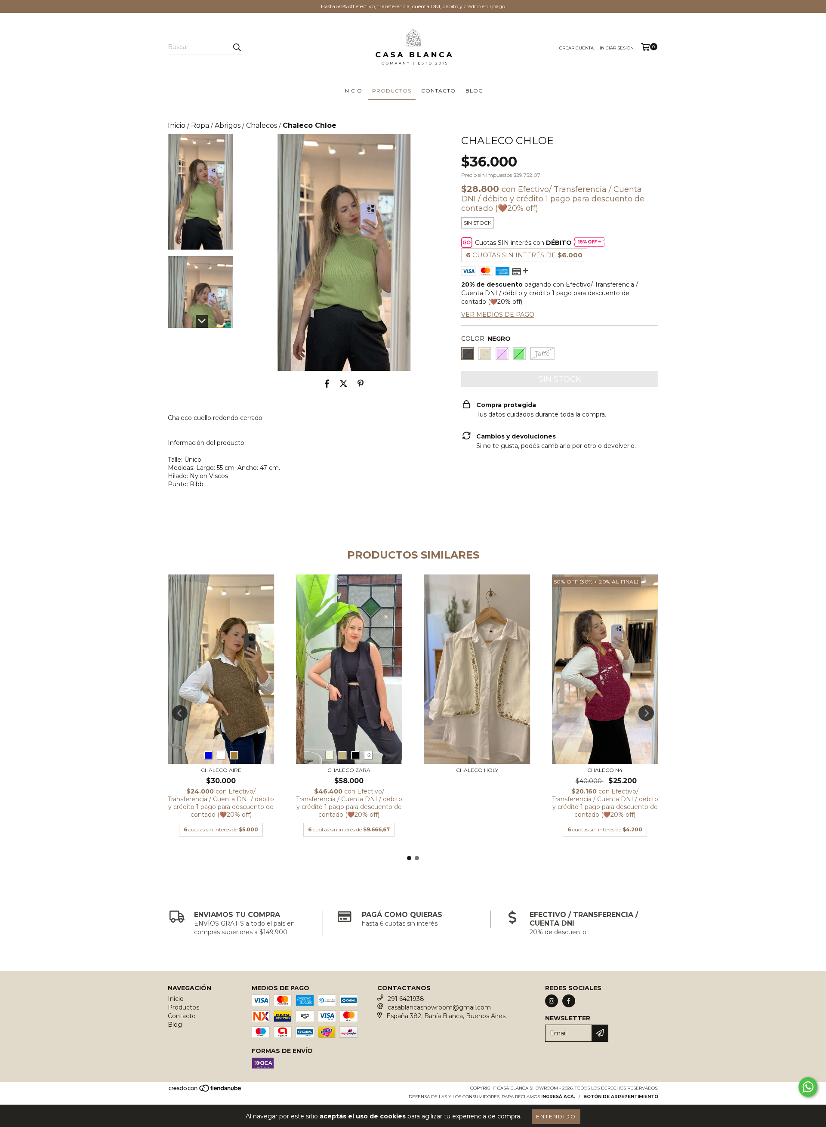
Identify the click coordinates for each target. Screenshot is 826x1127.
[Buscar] (236, 47)
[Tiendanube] (205, 1090)
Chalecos (261, 125)
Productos (391, 90)
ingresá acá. (558, 1096)
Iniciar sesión (617, 48)
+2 (368, 755)
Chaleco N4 (605, 770)
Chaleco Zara (348, 770)
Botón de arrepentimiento (620, 1096)
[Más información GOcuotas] (589, 242)
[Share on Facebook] (327, 384)
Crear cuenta (576, 48)
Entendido (556, 1116)
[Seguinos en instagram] (551, 1000)
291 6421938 (406, 999)
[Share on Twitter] (343, 384)
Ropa (200, 125)
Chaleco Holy (477, 770)
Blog (474, 90)
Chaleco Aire (221, 770)
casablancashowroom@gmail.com (439, 1007)
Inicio (352, 90)
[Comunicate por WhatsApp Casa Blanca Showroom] (807, 1087)
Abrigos (227, 125)
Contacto (438, 90)
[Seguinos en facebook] (568, 1000)
